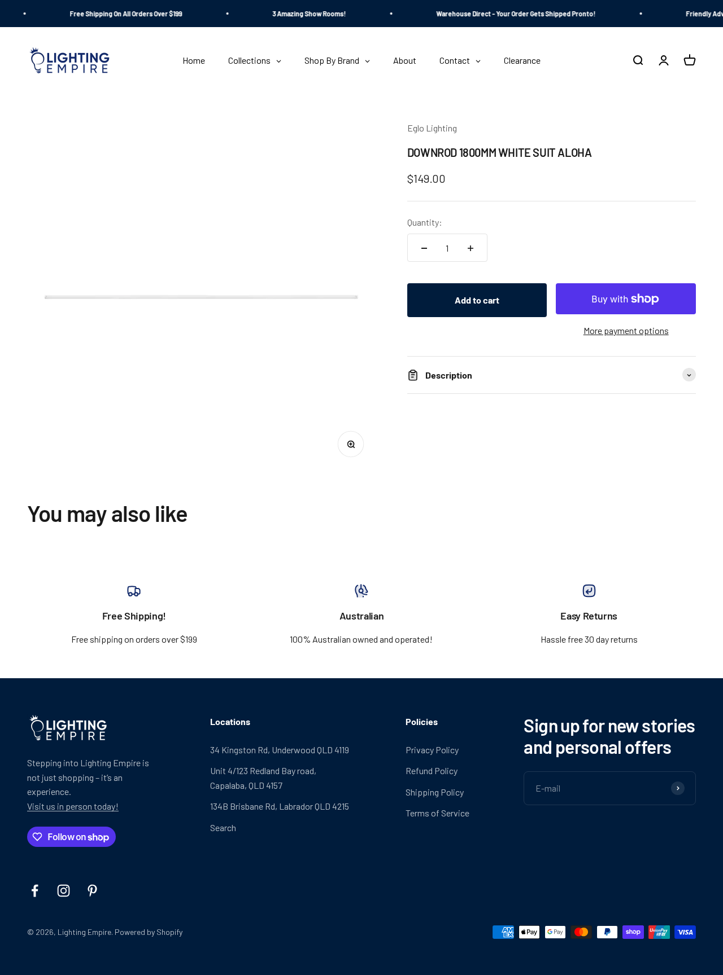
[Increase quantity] (470, 248)
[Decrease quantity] (424, 248)
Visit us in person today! (73, 806)
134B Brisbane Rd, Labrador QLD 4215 (279, 806)
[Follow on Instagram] (63, 890)
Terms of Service (437, 812)
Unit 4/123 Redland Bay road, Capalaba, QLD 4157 (263, 777)
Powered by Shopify (148, 932)
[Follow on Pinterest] (92, 890)
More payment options (626, 330)
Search (223, 827)
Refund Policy (432, 770)
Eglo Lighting (432, 127)
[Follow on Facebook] (34, 890)
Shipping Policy (435, 792)
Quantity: (424, 222)
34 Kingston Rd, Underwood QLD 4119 (279, 749)
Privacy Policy (432, 749)
